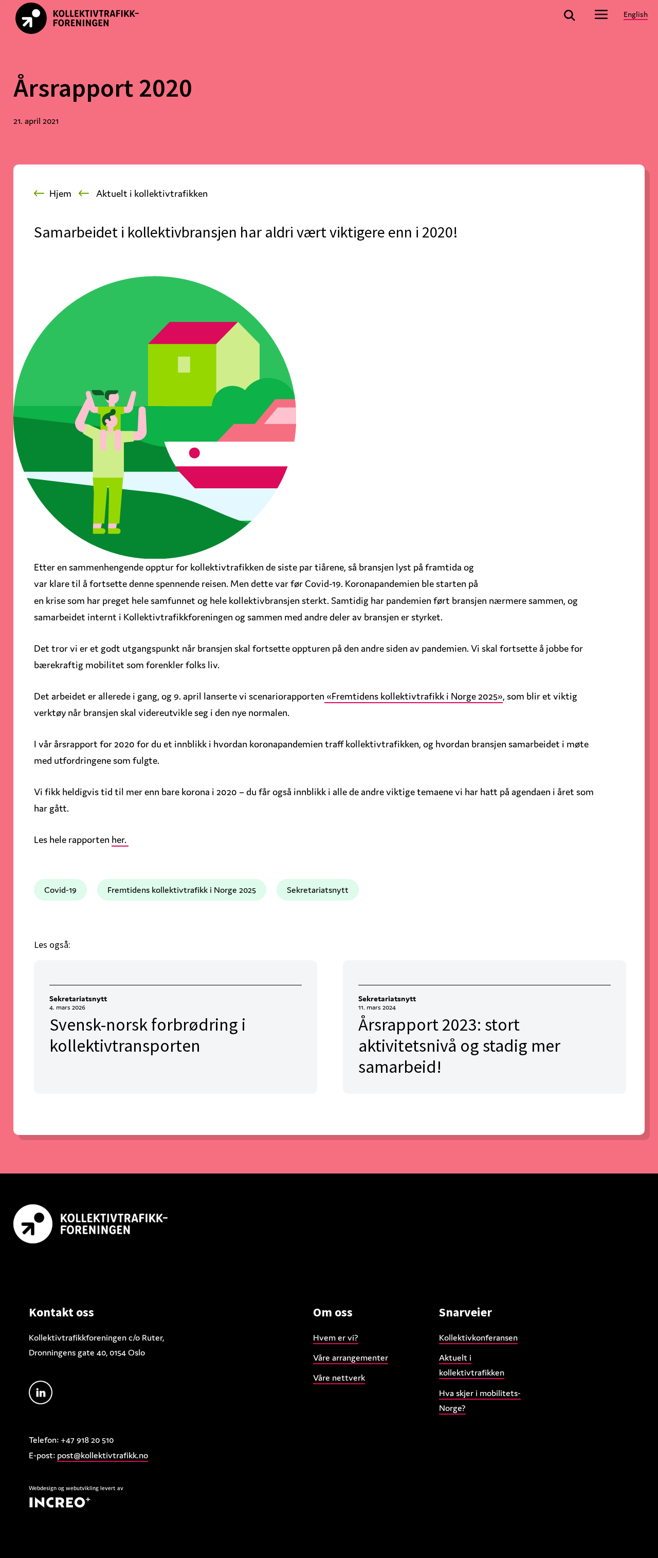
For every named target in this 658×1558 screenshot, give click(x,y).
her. (120, 839)
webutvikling (82, 1488)
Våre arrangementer (350, 1357)
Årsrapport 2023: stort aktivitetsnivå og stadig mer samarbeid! (459, 1045)
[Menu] (601, 14)
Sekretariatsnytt (318, 889)
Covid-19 (60, 889)
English (636, 14)
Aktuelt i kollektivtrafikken (152, 193)
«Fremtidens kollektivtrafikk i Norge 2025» (413, 696)
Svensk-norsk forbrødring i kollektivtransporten (147, 1035)
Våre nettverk (339, 1377)
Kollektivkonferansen (478, 1337)
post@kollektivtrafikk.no (102, 1455)
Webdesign (43, 1488)
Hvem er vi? (335, 1337)
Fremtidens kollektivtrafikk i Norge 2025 (181, 889)
